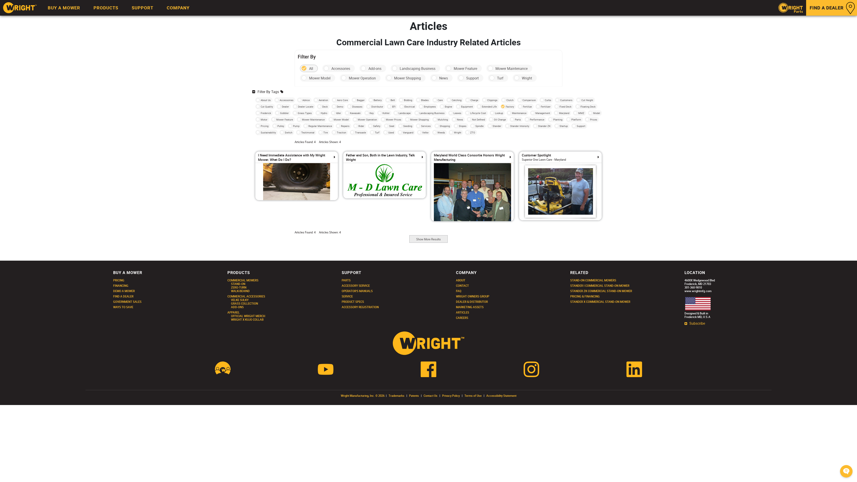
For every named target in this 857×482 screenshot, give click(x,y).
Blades (425, 100)
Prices (593, 119)
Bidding (408, 100)
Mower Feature (465, 68)
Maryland (564, 113)
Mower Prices (393, 119)
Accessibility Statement (501, 396)
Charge (474, 100)
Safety (376, 126)
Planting (557, 119)
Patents (414, 396)
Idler (338, 113)
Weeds (441, 132)
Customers (566, 100)
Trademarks (396, 396)
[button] (846, 471)
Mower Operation (362, 78)
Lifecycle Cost (478, 113)
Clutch (510, 100)
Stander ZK (544, 126)
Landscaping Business (417, 68)
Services (426, 126)
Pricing (264, 126)
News (443, 78)
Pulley (280, 126)
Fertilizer (546, 106)
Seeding (407, 126)
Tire (325, 132)
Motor (264, 119)
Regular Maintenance (320, 126)
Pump (296, 126)
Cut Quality (267, 106)
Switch (288, 132)
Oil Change (500, 119)
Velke (425, 132)
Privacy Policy (451, 396)
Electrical (409, 106)
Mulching (443, 119)
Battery (378, 100)
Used (391, 132)
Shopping (445, 126)
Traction (341, 132)
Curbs (548, 100)
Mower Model (320, 78)
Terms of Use (473, 396)
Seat (391, 126)
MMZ (581, 113)
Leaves (457, 113)
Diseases (357, 106)
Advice (306, 100)
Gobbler (284, 113)
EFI (393, 106)
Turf (500, 78)
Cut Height (587, 100)
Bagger (361, 100)
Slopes (462, 126)
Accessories (340, 68)
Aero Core (342, 100)
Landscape (405, 113)
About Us (266, 100)
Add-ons (374, 68)
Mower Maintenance (511, 68)
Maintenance (519, 113)
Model (596, 113)
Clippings (492, 100)
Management (542, 113)
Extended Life (489, 106)
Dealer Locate (305, 106)
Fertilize (527, 106)
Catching (457, 100)
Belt (393, 100)
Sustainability (268, 132)
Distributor (377, 106)
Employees (430, 106)
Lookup (499, 113)
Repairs (345, 126)
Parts (518, 119)
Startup (564, 126)
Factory (510, 106)
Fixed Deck (566, 106)
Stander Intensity (519, 126)
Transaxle (360, 132)
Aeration (323, 100)
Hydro (324, 113)
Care (440, 100)
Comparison (529, 100)
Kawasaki (355, 113)
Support (472, 78)
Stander (497, 126)
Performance (537, 119)
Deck (325, 106)
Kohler (386, 113)
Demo (340, 106)
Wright (527, 78)
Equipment (467, 106)
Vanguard (408, 132)
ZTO (472, 132)
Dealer (285, 106)
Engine (448, 106)
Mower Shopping (407, 78)
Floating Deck (588, 106)
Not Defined (478, 119)
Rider (361, 126)
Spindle (479, 126)
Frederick (266, 113)
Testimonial (307, 132)
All (311, 68)
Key (372, 113)
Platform (576, 119)
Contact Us (430, 396)
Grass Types (305, 113)
